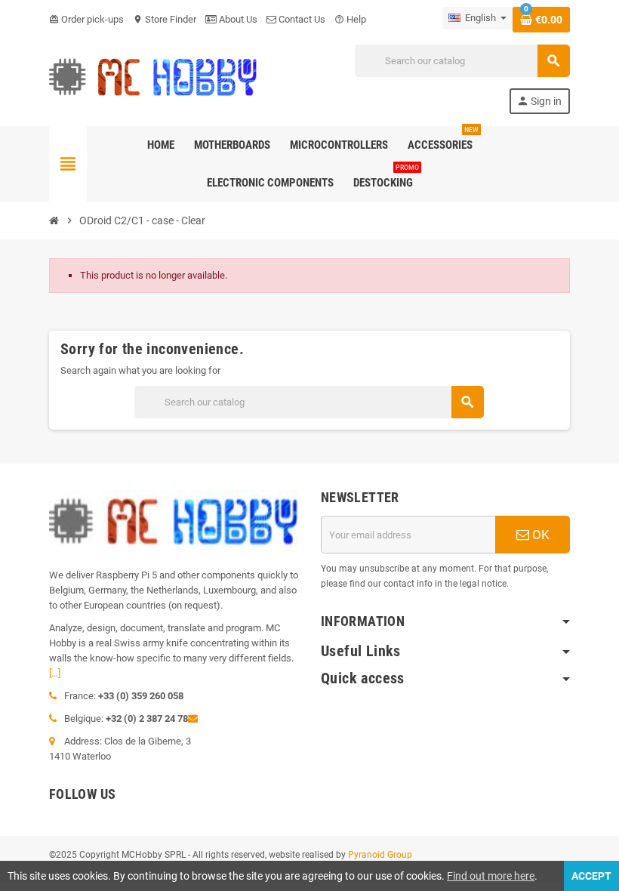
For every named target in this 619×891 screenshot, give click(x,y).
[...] (54, 673)
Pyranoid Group (380, 854)
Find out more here (490, 876)
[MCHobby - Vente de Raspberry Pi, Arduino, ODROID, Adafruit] (153, 78)
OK (539, 534)
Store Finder (164, 19)
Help (350, 19)
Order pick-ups (86, 19)
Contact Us (300, 19)
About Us (237, 19)
